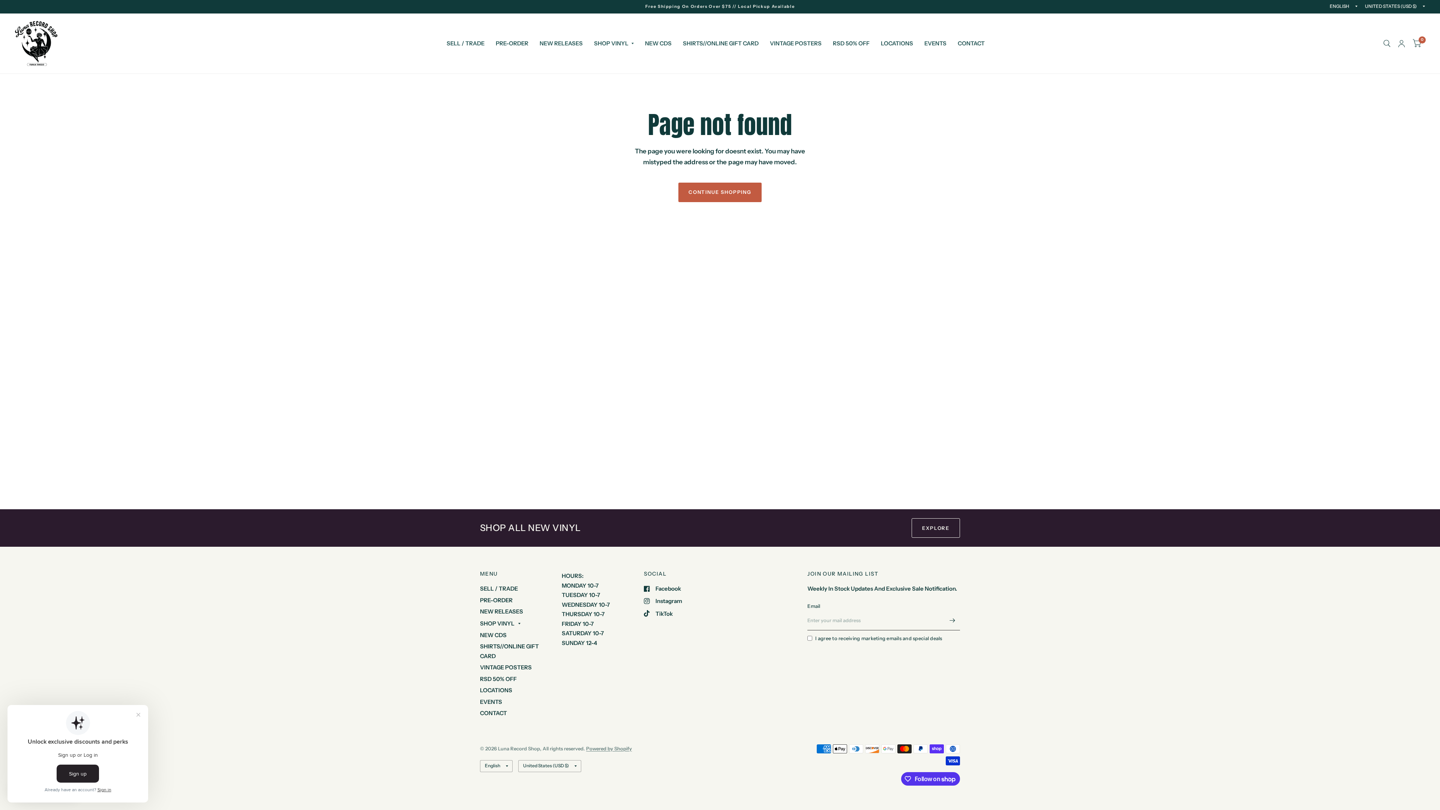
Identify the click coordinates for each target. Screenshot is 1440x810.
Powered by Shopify (609, 749)
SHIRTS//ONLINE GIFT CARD (721, 43)
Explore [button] (936, 528)
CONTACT (971, 43)
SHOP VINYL (611, 43)
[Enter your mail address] (952, 620)
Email (813, 606)
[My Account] (1401, 44)
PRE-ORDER (512, 43)
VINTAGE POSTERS (796, 43)
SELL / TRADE (465, 43)
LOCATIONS (897, 43)
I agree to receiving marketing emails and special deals (878, 638)
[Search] (1387, 44)
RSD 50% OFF (851, 43)
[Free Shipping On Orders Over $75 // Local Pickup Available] (720, 6)
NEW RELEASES (561, 43)
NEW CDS (658, 43)
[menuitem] (465, 43)
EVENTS (935, 43)
